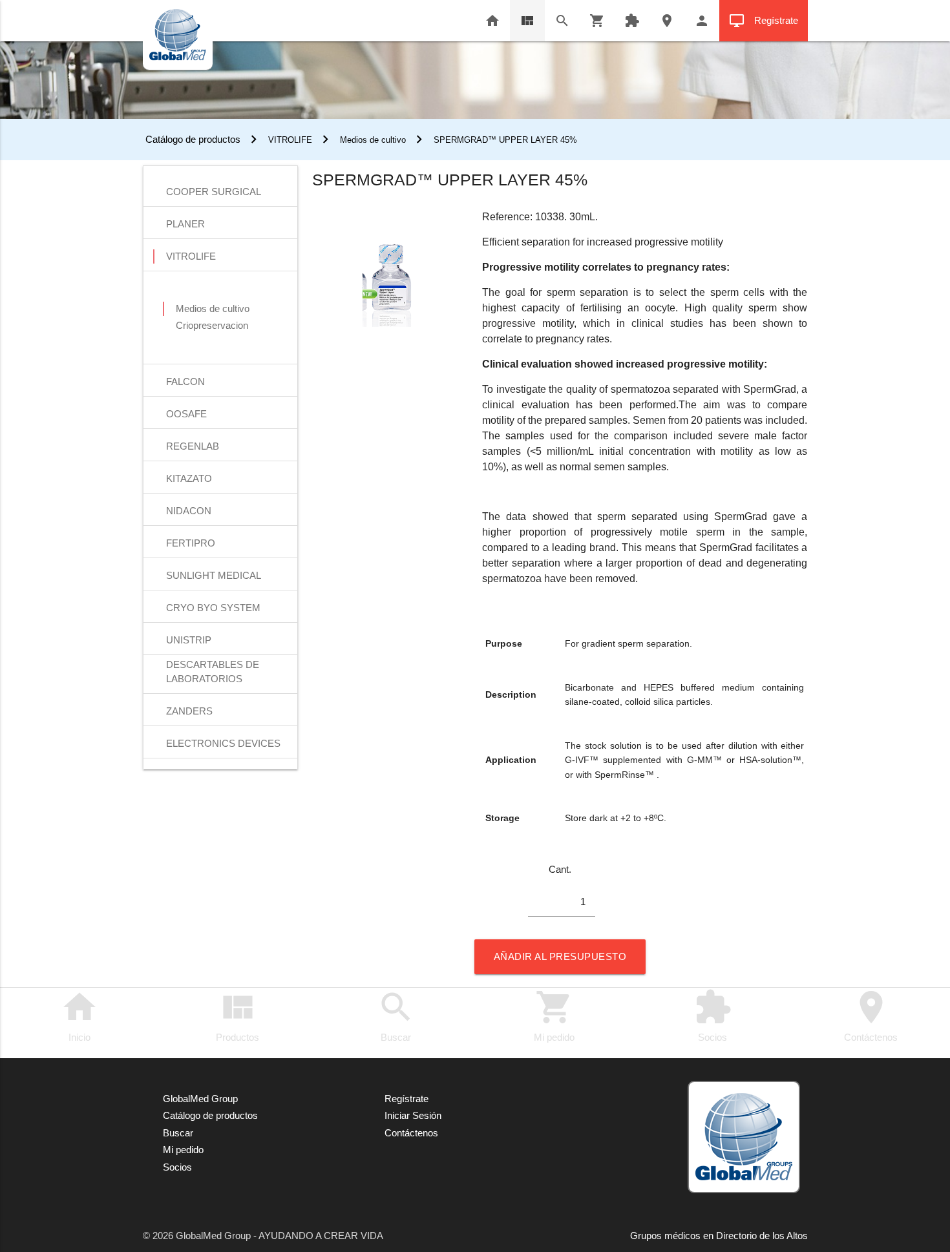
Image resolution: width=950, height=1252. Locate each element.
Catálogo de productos (191, 139)
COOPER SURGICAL (213, 191)
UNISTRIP (188, 639)
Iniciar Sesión (413, 1115)
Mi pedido (554, 1015)
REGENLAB (192, 446)
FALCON (185, 381)
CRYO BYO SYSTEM (213, 607)
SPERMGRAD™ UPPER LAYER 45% (505, 140)
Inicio (79, 1015)
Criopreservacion (212, 325)
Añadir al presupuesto (560, 956)
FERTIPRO (190, 542)
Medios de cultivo (373, 140)
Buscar (396, 1015)
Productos (237, 1015)
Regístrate (763, 20)
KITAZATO (189, 478)
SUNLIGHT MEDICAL (213, 575)
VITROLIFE (290, 140)
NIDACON (188, 510)
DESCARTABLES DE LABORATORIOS (212, 666)
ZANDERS (189, 710)
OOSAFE (186, 413)
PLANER (185, 223)
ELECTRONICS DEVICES (223, 743)
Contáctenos (871, 1015)
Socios (712, 1015)
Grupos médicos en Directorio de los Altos (719, 1235)
